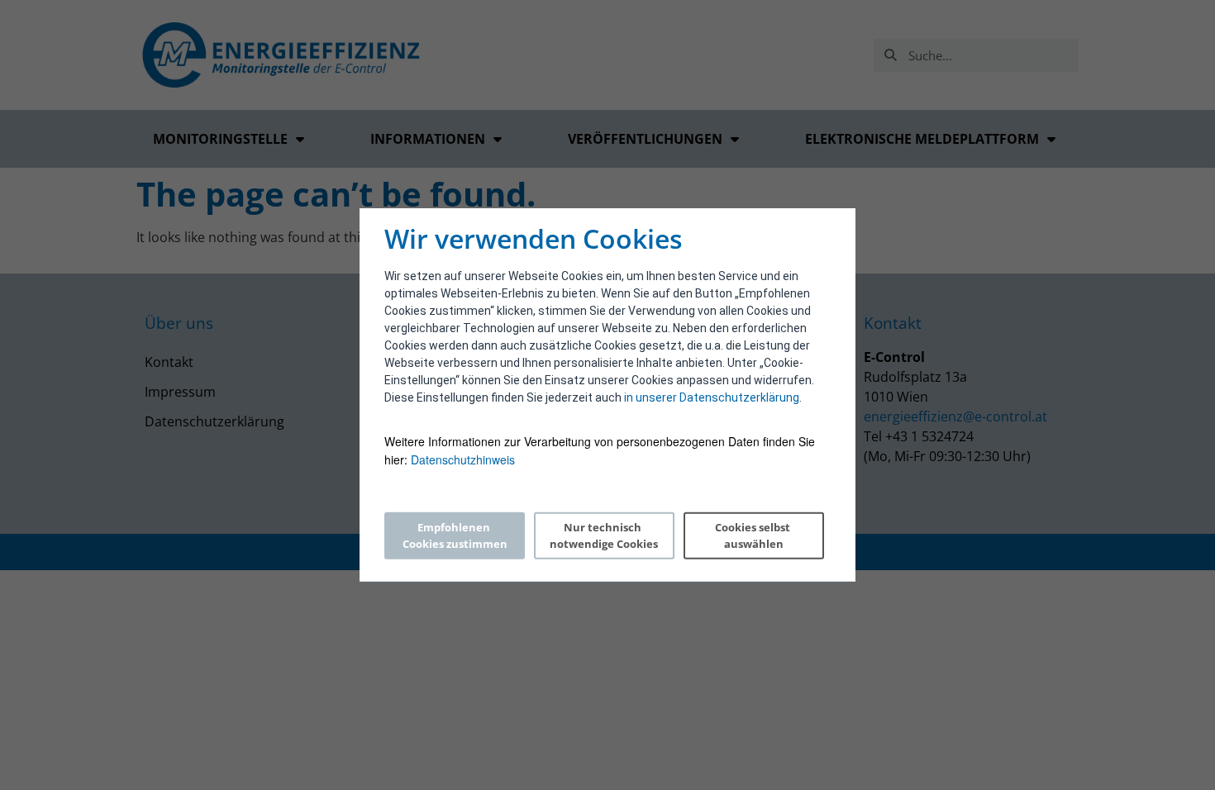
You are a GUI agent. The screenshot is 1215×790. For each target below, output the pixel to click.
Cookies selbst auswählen (754, 535)
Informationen (427, 139)
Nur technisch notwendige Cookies (604, 535)
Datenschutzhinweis (463, 459)
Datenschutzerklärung (214, 421)
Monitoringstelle (220, 139)
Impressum (180, 392)
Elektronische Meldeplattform (922, 139)
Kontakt (169, 362)
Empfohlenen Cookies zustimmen (455, 535)
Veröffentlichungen (645, 139)
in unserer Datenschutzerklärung (711, 397)
